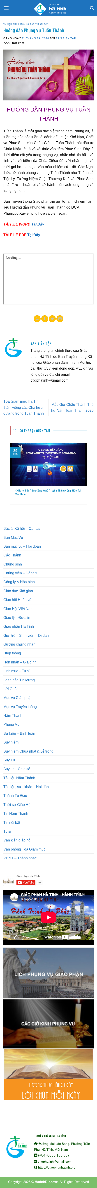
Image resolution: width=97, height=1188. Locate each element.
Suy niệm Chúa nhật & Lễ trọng (28, 751)
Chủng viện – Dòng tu (20, 573)
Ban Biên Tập (66, 38)
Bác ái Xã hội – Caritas (21, 528)
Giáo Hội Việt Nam (18, 609)
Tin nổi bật (41, 24)
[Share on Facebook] (44, 318)
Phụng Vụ (11, 724)
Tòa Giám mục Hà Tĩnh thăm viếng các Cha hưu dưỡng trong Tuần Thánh (23, 407)
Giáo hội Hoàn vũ (17, 600)
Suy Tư (9, 760)
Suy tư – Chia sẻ (16, 769)
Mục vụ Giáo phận (17, 698)
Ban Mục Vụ (13, 537)
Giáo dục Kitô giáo (18, 591)
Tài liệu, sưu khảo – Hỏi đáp (26, 787)
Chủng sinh (12, 564)
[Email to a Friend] (59, 318)
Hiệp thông (12, 653)
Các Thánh (12, 555)
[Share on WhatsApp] (37, 318)
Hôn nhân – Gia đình (20, 662)
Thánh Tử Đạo (15, 796)
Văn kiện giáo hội (17, 840)
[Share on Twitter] (52, 318)
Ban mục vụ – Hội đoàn (22, 546)
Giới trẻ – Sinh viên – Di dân (26, 635)
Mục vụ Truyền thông (20, 707)
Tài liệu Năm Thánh (19, 778)
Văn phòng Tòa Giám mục (24, 849)
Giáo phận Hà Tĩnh (18, 626)
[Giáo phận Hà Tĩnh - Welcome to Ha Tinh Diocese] (48, 8)
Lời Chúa (10, 689)
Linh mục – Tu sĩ (16, 671)
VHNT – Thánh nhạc (20, 858)
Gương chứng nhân (19, 644)
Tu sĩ (7, 831)
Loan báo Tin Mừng (19, 680)
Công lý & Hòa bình (19, 582)
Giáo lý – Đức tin (16, 617)
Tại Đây (37, 224)
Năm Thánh (12, 715)
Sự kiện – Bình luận (19, 733)
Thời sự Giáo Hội (17, 805)
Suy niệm (10, 742)
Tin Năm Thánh (15, 813)
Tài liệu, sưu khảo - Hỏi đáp (18, 24)
